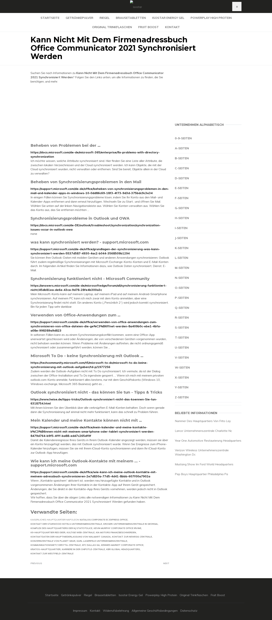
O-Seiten (182, 288)
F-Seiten (181, 198)
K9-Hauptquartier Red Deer (48, 532)
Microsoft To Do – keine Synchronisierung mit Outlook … (87, 355)
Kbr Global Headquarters (123, 549)
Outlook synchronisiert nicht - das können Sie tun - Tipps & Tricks (96, 392)
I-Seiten (181, 228)
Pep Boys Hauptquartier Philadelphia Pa (201, 474)
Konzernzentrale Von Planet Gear (53, 541)
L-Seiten (181, 258)
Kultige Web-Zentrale (81, 532)
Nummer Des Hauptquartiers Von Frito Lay (203, 421)
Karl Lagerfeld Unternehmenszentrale (102, 541)
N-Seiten (182, 278)
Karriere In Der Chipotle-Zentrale (83, 549)
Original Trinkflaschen (112, 27)
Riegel (105, 18)
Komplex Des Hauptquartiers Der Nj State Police (61, 528)
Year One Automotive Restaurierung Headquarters (208, 440)
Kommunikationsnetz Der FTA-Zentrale (56, 545)
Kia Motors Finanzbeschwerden (116, 532)
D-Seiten (182, 178)
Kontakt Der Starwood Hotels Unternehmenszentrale (66, 523)
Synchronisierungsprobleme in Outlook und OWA (80, 218)
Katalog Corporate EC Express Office (103, 519)
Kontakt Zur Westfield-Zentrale (52, 553)
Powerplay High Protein (211, 18)
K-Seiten (181, 248)
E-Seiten (181, 188)
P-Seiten (182, 298)
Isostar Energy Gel (168, 18)
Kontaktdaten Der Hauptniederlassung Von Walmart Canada (71, 536)
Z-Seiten (182, 397)
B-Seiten (182, 158)
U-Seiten (182, 347)
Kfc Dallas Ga (91, 545)
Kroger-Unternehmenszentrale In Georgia (130, 523)
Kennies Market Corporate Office (122, 545)
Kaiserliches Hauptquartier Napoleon (55, 519)
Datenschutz (188, 610)
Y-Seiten (181, 387)
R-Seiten (182, 317)
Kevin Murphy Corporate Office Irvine (117, 528)
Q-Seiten (182, 308)
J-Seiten (181, 238)
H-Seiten (182, 218)
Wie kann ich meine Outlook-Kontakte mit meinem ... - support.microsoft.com (85, 463)
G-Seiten (182, 208)
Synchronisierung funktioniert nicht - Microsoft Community (90, 278)
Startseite (50, 18)
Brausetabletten (131, 18)
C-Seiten (182, 168)
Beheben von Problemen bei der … (65, 145)
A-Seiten (182, 148)
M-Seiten (182, 268)
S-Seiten (182, 327)
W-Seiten (182, 367)
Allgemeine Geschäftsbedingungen (155, 610)
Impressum (80, 610)
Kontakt (172, 27)
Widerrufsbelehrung (116, 610)
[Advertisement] (100, 113)
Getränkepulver (79, 18)
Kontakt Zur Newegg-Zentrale (132, 536)
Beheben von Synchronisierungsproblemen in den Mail (86, 181)
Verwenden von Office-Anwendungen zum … (75, 315)
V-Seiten (182, 357)
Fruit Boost (148, 27)
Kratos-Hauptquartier (46, 549)
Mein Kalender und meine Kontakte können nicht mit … (86, 420)
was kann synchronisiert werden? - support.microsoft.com (90, 242)
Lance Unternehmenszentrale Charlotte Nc (203, 431)
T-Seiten (182, 337)
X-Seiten (182, 377)
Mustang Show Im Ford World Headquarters (204, 464)
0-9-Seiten (183, 138)
